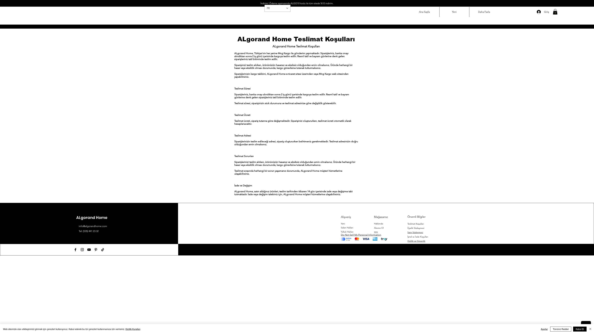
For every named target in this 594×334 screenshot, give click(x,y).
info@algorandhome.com (93, 226)
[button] (555, 12)
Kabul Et (580, 329)
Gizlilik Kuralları (132, 329)
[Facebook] (75, 250)
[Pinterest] (96, 250)
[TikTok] (103, 250)
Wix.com (388, 249)
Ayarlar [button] (544, 329)
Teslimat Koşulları (415, 223)
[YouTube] (89, 250)
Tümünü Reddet (561, 329)
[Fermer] (590, 329)
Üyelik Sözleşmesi (415, 228)
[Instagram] (82, 250)
